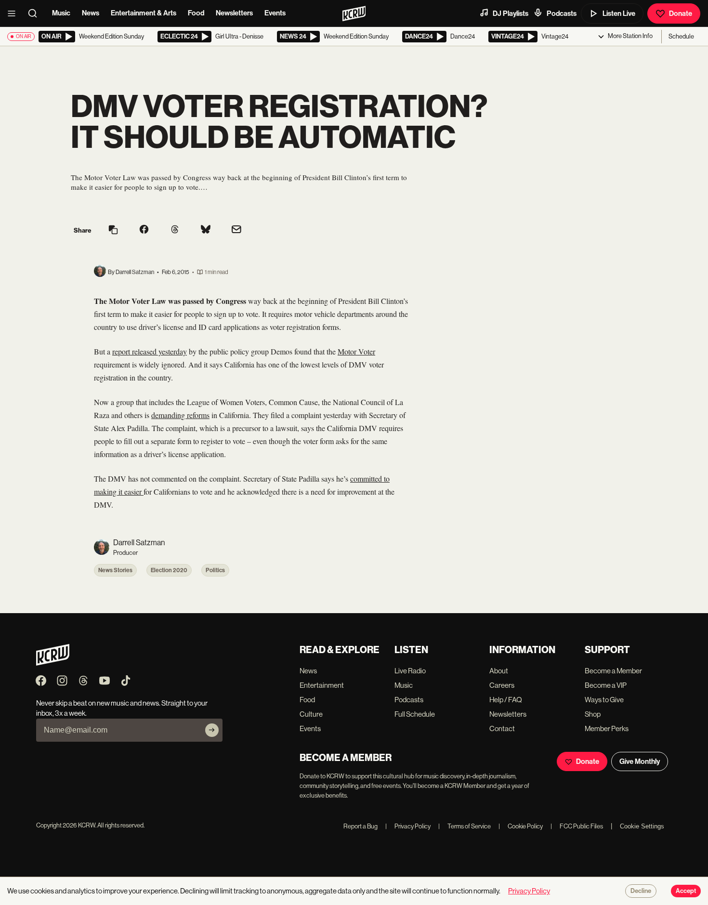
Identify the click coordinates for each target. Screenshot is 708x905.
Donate (680, 13)
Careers (501, 685)
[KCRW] (52, 663)
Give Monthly (639, 761)
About (498, 671)
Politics (215, 570)
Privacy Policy (408, 826)
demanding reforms (180, 415)
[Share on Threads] (175, 230)
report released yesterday (149, 351)
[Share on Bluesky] (205, 230)
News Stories (115, 570)
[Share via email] (236, 230)
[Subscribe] (212, 730)
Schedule (681, 36)
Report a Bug (360, 826)
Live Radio (410, 671)
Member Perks (607, 728)
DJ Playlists (510, 13)
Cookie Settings (642, 826)
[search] (35, 13)
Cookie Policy (520, 826)
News (90, 13)
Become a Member (613, 671)
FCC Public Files (577, 826)
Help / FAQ (505, 699)
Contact (502, 728)
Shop (593, 714)
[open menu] (14, 13)
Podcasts (562, 13)
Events (275, 13)
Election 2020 (169, 570)
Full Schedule (414, 714)
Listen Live (619, 13)
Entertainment (322, 685)
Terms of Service (464, 826)
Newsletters (234, 13)
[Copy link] (113, 230)
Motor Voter (356, 351)
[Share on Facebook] (144, 230)
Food (196, 13)
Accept (686, 891)
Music (61, 13)
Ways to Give (604, 699)
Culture (311, 714)
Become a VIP (606, 685)
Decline (640, 891)
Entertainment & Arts (143, 13)
